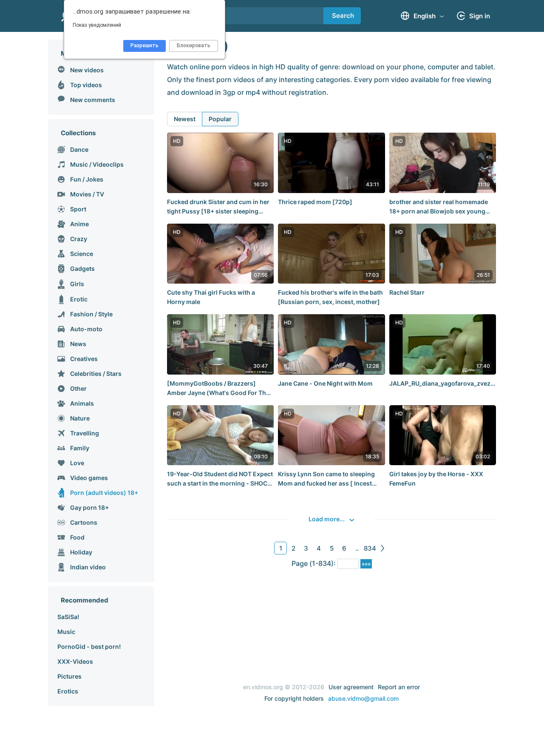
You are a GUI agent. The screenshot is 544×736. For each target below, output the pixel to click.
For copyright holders (294, 698)
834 (370, 548)
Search (343, 15)
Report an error (399, 687)
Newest (185, 118)
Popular (220, 118)
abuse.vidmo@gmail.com (363, 698)
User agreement (351, 687)
